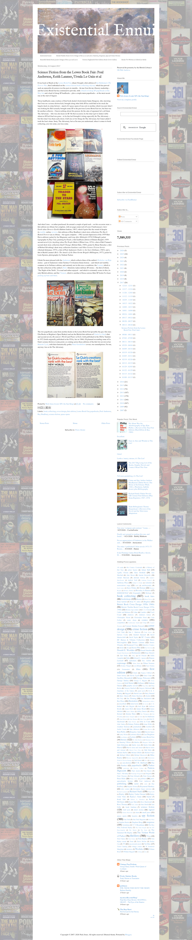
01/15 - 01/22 (127, 373)
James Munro (130, 711)
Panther (124, 765)
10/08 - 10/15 (127, 307)
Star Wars (151, 819)
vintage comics (137, 846)
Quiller (136, 784)
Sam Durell (144, 804)
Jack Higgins (130, 706)
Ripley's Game (135, 796)
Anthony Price (122, 582)
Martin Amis (136, 745)
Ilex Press (120, 701)
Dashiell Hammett (139, 635)
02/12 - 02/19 (127, 363)
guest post (141, 691)
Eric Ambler (146, 661)
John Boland (123, 719)
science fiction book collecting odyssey (80, 85)
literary (124, 739)
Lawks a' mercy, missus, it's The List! (131, 458)
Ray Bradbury (43, 414)
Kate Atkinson (134, 729)
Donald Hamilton (146, 650)
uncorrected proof (135, 844)
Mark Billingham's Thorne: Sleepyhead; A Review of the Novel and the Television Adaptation (140, 509)
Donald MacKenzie (123, 653)
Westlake (139, 848)
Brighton (147, 601)
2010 (122, 403)
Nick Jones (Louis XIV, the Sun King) (134, 96)
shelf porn (126, 810)
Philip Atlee (133, 779)
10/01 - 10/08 (127, 310)
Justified (149, 727)
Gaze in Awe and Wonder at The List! (141, 441)
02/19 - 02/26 (127, 359)
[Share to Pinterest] (49, 407)
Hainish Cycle (43, 344)
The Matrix (133, 830)
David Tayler (133, 637)
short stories (139, 809)
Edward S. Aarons (140, 658)
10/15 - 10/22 (127, 303)
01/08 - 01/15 (127, 377)
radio (145, 784)
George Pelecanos (144, 678)
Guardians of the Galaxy (125, 691)
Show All (152, 916)
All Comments (126, 221)
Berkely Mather (128, 590)
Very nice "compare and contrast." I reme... (133, 528)
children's (130, 615)
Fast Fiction (150, 666)
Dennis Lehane (138, 642)
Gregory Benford (130, 688)
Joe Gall (140, 717)
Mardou (136, 742)
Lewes (133, 736)
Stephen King (137, 822)
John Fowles (132, 722)
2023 (122, 261)
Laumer (100, 265)
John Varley (121, 724)
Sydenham (126, 825)
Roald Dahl (121, 799)
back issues (120, 588)
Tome (131, 841)
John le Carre (145, 721)
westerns (129, 849)
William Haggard (129, 852)
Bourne (139, 599)
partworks (126, 768)
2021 (122, 268)
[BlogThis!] (41, 407)
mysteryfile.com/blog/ (128, 897)
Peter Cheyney (122, 776)
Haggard (128, 693)
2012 (122, 396)
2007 (122, 410)
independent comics (148, 701)
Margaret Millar (147, 742)
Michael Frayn (149, 752)
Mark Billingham (122, 745)
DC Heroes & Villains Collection (131, 640)
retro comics (125, 789)
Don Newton (148, 648)
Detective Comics (148, 645)
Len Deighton (149, 734)
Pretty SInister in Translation (129, 878)
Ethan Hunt (136, 663)
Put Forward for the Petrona (129, 911)
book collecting (50, 411)
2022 (122, 264)
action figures (132, 570)
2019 (122, 275)
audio (137, 585)
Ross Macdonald (146, 802)
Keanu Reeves (147, 729)
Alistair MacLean (123, 578)
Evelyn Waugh (126, 666)
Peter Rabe (121, 778)
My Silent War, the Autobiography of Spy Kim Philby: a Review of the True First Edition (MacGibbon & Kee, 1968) (141, 427)
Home (75, 423)
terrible (43, 232)
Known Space (149, 732)
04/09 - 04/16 (127, 348)
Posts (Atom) (80, 430)
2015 (122, 385)
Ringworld (151, 792)
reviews (54, 232)
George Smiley (123, 680)
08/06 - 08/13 (127, 334)
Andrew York (132, 580)
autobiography (147, 585)
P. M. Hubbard (141, 762)
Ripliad (149, 797)
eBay (133, 656)
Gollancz (141, 683)
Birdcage (149, 593)
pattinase (123, 885)
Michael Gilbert (125, 755)
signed (151, 809)
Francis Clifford (146, 673)
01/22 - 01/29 (127, 370)
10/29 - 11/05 (127, 299)
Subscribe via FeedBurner (127, 199)
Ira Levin (145, 704)
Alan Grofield (139, 572)
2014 (122, 389)
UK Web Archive (123, 70)
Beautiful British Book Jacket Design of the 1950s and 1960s (59, 60)
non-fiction (127, 762)
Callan (135, 612)
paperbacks (94, 411)
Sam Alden (134, 804)
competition (121, 623)
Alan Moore (131, 575)
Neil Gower (138, 760)
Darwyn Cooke (122, 635)
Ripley (121, 794)
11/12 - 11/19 (127, 296)
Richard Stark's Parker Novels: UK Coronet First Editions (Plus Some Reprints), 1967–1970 (141, 495)
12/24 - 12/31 (127, 285)
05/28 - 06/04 (127, 345)
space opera (65, 414)
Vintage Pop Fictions (128, 864)
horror (148, 696)
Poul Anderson (105, 411)
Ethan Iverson (148, 663)
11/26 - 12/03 (127, 292)
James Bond (141, 708)
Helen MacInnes (137, 696)
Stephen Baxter (124, 822)
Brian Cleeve (148, 599)
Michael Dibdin (136, 752)
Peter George (147, 776)
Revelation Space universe (142, 789)
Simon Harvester (128, 812)
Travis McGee (141, 841)
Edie (128, 658)
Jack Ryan (141, 706)
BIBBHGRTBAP (122, 593)
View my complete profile (127, 99)
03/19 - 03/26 (127, 352)
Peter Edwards (135, 776)
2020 (122, 271)
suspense (150, 822)
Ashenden (148, 583)
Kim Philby (121, 732)
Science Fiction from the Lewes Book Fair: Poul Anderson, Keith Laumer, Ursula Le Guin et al (70, 74)
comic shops (131, 620)
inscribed (122, 703)
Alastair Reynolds (144, 575)
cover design (61, 411)
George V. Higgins (140, 680)
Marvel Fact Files (135, 750)
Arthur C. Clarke (137, 583)
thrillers (134, 836)
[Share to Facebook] (47, 407)
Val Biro (147, 844)
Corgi (144, 623)
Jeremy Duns (131, 714)
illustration (133, 700)
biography (137, 593)
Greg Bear (145, 686)
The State (144, 830)
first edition (71, 411)
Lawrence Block (135, 734)
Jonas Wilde (148, 724)
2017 (122, 282)
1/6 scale (120, 567)
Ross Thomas (122, 804)
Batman (142, 588)
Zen (145, 852)
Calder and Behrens (123, 612)
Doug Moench (149, 653)
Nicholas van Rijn (104, 260)
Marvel (120, 747)
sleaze (137, 812)
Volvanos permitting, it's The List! (130, 476)
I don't (119, 454)
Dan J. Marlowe (134, 632)
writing (140, 852)
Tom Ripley (142, 838)
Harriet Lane (138, 693)
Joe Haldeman (149, 716)
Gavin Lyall (134, 675)
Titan (149, 836)
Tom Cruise (131, 839)
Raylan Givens (132, 786)
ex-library (138, 665)
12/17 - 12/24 (127, 289)
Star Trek (127, 819)
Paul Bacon (148, 771)
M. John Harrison (138, 740)
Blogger (128, 934)
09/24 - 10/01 (127, 314)
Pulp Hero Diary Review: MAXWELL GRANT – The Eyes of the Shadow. (133, 901)
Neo (145, 760)
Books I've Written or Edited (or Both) (133, 60)
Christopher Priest (140, 617)
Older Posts (105, 423)
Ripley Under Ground (137, 794)
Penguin (148, 773)
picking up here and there (47, 275)
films (138, 669)
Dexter (121, 648)
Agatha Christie (122, 573)
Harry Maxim (124, 696)
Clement (63, 273)
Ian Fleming (131, 698)
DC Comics (145, 637)
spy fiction (148, 815)
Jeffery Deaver (142, 711)
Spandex (135, 816)
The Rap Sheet (125, 909)
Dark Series (148, 632)
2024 (122, 257)
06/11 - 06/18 (127, 341)
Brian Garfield (122, 602)
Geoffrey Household (125, 678)
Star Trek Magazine (139, 819)
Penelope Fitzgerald (137, 774)
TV (124, 844)
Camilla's (143, 612)
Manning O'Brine (125, 742)
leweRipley (124, 737)
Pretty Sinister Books (128, 876)
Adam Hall (145, 570)
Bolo (65, 267)
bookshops (126, 599)
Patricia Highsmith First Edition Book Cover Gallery (99, 60)
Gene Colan (148, 675)
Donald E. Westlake (126, 650)
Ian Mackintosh (146, 698)
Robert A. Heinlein (137, 799)
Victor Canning (122, 846)
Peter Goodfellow (78, 344)
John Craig (143, 719)
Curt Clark (121, 632)
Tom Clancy (121, 839)
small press (146, 812)
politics (143, 778)
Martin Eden (147, 745)
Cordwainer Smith (134, 623)
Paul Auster (136, 771)
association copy (123, 585)
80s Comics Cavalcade (134, 567)
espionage (121, 663)
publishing (121, 783)
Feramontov (126, 669)
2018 (122, 279)
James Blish (129, 709)
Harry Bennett (149, 693)
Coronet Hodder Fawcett (134, 626)
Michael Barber (122, 752)
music (143, 758)
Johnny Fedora (133, 724)
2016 (122, 381)
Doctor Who (136, 647)
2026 (122, 250)
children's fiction (145, 615)
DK (128, 648)
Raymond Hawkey (147, 786)
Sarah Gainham (131, 807)
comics (145, 619)
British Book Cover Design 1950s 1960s (135, 604)
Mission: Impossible (132, 758)
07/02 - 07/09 (127, 338)
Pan (153, 762)
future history (121, 675)
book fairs (149, 596)
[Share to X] (44, 407)
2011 (122, 399)
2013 (122, 392)
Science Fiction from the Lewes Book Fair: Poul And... (133, 329)
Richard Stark (136, 791)
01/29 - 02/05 (127, 366)
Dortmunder (136, 653)
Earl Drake (124, 655)
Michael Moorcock (140, 755)
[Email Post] (98, 404)
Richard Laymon (122, 792)
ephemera (132, 660)
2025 (122, 254)
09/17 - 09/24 (127, 317)
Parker (151, 765)
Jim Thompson (144, 714)
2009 (122, 406)
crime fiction (139, 629)
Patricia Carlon (139, 768)
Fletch (135, 673)
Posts (122, 216)
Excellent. (121, 436)
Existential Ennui (45, 56)
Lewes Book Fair (64, 83)
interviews (134, 703)
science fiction (54, 414)
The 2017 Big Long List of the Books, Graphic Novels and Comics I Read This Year (140, 464)
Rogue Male (133, 802)
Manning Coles (149, 740)
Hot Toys (120, 698)
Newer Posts (44, 423)
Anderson (66, 260)
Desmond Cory (132, 645)
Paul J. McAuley (122, 773)
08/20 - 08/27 (127, 321)
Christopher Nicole (123, 617)
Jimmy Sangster (130, 717)
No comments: (88, 404)
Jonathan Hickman (123, 727)
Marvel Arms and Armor (135, 747)
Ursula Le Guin (100, 334)
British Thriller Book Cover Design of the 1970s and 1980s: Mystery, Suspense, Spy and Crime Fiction (88, 56)
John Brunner (133, 719)
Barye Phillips (131, 588)
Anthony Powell (146, 580)
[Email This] (39, 407)
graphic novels (132, 685)
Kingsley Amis (135, 732)
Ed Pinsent (142, 655)
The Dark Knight (141, 828)
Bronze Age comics (132, 610)
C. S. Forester (147, 610)
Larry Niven (123, 734)
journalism (137, 726)
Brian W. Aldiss (135, 602)
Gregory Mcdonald (145, 688)
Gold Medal (129, 683)
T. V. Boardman (138, 825)
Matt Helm (148, 750)
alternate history (139, 578)
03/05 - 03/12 (127, 356)
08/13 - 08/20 (127, 325)
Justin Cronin (121, 729)
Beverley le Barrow (143, 590)
